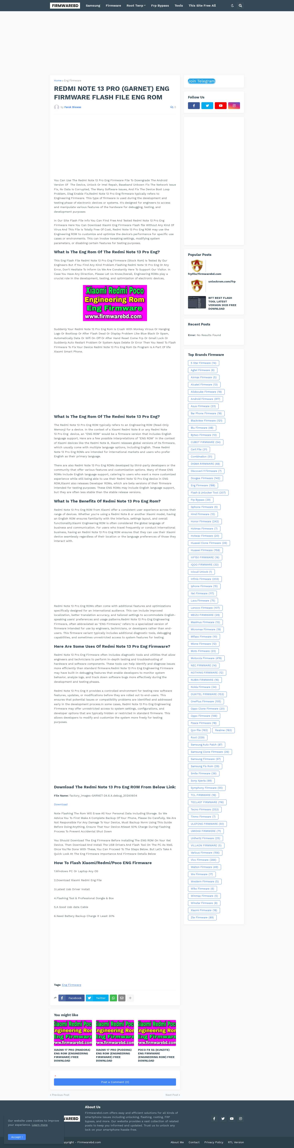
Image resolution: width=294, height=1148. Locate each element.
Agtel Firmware (203, 370)
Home (58, 80)
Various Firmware (205, 852)
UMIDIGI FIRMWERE (206, 831)
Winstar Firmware (204, 903)
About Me (177, 1142)
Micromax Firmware (206, 629)
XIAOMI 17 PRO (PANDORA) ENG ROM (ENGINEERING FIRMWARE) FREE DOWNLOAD (72, 1055)
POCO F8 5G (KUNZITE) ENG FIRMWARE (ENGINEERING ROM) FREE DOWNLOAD (156, 1055)
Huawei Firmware (205, 550)
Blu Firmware (202, 427)
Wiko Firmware (202, 888)
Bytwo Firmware (204, 434)
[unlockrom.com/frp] (197, 286)
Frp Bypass (201, 499)
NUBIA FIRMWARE (205, 679)
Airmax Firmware (204, 377)
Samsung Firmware (206, 759)
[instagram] (234, 105)
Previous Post (60, 1095)
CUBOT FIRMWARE (206, 442)
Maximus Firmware (205, 622)
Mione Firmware (204, 643)
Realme (223, 730)
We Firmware (202, 874)
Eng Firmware (72, 80)
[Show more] (130, 998)
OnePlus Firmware (206, 701)
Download (61, 804)
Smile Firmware (204, 773)
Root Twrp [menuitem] (135, 5)
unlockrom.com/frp (222, 281)
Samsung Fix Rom (205, 766)
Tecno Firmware (205, 809)
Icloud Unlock (201, 571)
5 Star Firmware (203, 362)
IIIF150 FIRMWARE (205, 557)
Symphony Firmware (207, 787)
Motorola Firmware (206, 658)
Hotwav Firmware (205, 535)
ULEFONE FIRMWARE (207, 823)
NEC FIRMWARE (204, 665)
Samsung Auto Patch (206, 744)
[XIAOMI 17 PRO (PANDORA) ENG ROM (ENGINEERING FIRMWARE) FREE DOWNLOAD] (73, 1033)
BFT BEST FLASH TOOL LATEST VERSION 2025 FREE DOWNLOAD (222, 303)
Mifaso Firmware (204, 636)
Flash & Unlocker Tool (208, 492)
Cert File (199, 449)
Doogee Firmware (205, 478)
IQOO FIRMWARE (205, 564)
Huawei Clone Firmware (209, 542)
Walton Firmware (204, 867)
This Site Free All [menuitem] (202, 5)
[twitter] (207, 105)
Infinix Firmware (205, 579)
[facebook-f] (194, 105)
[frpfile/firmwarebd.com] (197, 266)
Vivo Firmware (203, 859)
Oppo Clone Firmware (208, 708)
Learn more (40, 1124)
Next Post (172, 1095)
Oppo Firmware (204, 715)
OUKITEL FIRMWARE (207, 694)
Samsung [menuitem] (93, 5)
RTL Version (236, 1142)
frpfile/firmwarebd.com (204, 273)
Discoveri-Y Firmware (206, 470)
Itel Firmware (202, 593)
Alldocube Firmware (206, 391)
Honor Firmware (205, 521)
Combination (201, 456)
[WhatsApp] (113, 998)
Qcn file (199, 730)
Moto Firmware (203, 651)
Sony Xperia (201, 780)
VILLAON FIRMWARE (206, 845)
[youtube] (221, 105)
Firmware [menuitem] (113, 5)
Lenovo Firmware (205, 607)
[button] (232, 5)
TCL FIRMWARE (203, 795)
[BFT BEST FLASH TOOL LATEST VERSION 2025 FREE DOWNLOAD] (197, 302)
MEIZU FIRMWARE (205, 615)
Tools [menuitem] (179, 5)
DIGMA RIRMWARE (205, 463)
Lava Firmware (203, 600)
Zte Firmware (202, 917)
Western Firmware (205, 881)
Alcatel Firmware (204, 384)
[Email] (121, 998)
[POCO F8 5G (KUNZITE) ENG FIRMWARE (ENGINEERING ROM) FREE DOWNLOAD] (157, 1033)
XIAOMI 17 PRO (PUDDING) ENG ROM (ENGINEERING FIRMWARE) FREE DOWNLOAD (114, 1055)
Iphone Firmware (204, 586)
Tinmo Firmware (203, 816)
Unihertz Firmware (205, 838)
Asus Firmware (203, 406)
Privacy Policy (213, 1142)
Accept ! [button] (17, 1137)
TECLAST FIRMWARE (207, 802)
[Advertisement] (147, 43)
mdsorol (107, 1142)
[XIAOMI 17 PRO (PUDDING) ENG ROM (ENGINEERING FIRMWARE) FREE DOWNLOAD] (115, 1033)
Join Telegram (201, 81)
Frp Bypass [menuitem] (160, 5)
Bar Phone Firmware (206, 413)
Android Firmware (205, 398)
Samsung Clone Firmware (210, 751)
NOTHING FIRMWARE (207, 672)
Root (198, 737)
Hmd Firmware (203, 514)
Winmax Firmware (204, 895)
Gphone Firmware (204, 506)
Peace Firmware (204, 723)
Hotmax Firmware (204, 528)
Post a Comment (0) (115, 1082)
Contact (194, 1142)
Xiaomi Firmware (204, 910)
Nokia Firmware (204, 687)
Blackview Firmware (206, 420)
